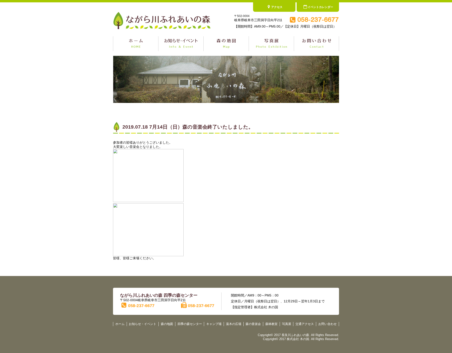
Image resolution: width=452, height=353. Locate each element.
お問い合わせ (327, 324)
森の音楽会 (253, 324)
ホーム (120, 324)
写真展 (286, 324)
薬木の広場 (233, 324)
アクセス (276, 7)
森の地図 (167, 324)
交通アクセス (304, 324)
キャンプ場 (214, 324)
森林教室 (271, 324)
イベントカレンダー (320, 7)
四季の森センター (190, 324)
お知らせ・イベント (142, 324)
